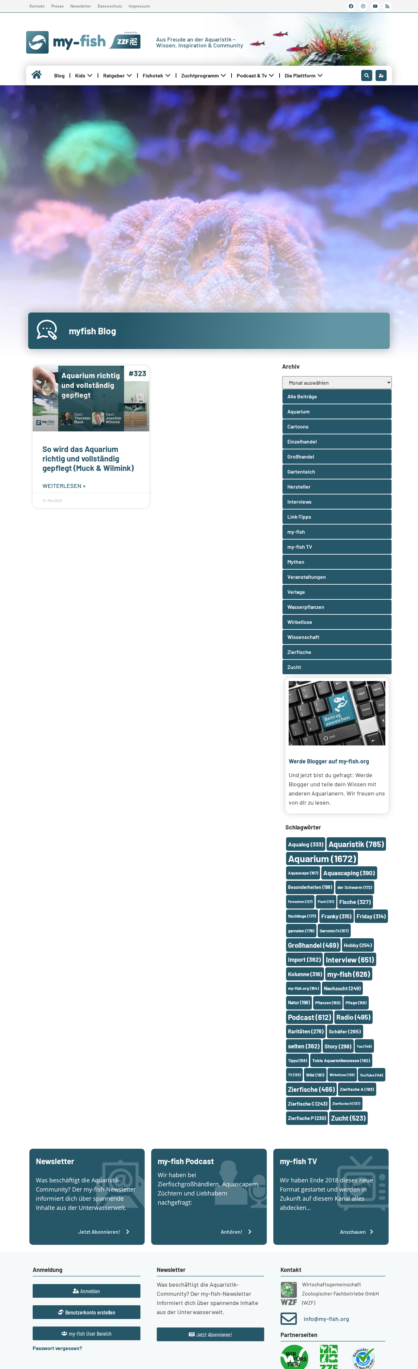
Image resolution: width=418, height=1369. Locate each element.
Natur (299, 1002)
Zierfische (311, 1089)
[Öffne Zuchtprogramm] (223, 75)
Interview (350, 959)
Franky (336, 916)
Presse (57, 6)
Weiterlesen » (64, 485)
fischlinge (302, 916)
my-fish (348, 974)
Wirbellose (342, 1075)
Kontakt (37, 6)
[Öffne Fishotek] (168, 75)
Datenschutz (110, 6)
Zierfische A (357, 1089)
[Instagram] (363, 6)
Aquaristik (356, 844)
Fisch (326, 901)
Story (338, 1046)
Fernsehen (300, 901)
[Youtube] (375, 6)
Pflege (356, 1002)
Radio (353, 1017)
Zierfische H (346, 1103)
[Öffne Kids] (90, 75)
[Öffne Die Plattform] (320, 75)
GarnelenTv (334, 930)
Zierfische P (307, 1118)
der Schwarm (354, 887)
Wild (315, 1074)
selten (303, 1046)
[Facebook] (351, 6)
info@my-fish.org (326, 1318)
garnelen (301, 930)
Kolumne (305, 974)
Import (304, 959)
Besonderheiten (310, 887)
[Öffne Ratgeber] (129, 75)
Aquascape (303, 873)
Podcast (309, 1017)
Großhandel (313, 945)
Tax (364, 1046)
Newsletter (80, 6)
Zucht (348, 1118)
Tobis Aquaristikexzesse (341, 1060)
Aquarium (322, 858)
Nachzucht (342, 988)
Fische (355, 901)
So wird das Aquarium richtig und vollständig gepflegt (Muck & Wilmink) (88, 458)
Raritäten (306, 1031)
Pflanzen (327, 1002)
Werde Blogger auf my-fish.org (329, 761)
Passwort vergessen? (57, 1348)
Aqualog (305, 844)
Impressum (139, 6)
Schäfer (345, 1031)
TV (294, 1075)
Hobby (358, 945)
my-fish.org (303, 988)
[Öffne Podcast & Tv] (271, 75)
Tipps (297, 1060)
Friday (371, 916)
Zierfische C (307, 1104)
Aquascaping (349, 872)
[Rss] (387, 6)
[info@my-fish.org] (289, 1319)
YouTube (371, 1075)
